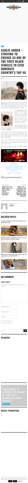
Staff (3, 224)
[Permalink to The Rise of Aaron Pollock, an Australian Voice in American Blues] (14, 231)
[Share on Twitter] (22, 78)
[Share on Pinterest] (26, 78)
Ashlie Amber (3, 177)
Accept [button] (10, 481)
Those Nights (18, 177)
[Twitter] (23, 1)
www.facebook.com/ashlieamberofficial (14, 167)
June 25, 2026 (7, 240)
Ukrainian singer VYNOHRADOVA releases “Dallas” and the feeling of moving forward (14, 238)
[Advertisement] (14, 26)
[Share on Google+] (24, 78)
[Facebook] (18, 1)
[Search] (2, 1)
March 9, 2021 (8, 78)
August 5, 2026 (8, 224)
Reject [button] (15, 481)
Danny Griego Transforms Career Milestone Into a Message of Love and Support (14, 255)
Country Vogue (13, 177)
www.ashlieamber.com (14, 165)
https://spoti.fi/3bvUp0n (16, 173)
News (2, 46)
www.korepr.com (14, 170)
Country (8, 177)
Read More (19, 481)
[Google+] (20, 1)
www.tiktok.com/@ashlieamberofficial (14, 169)
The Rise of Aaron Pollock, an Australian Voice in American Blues (13, 221)
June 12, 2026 (7, 257)
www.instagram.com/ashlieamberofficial (14, 166)
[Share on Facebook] (19, 78)
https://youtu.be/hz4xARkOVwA (9, 147)
